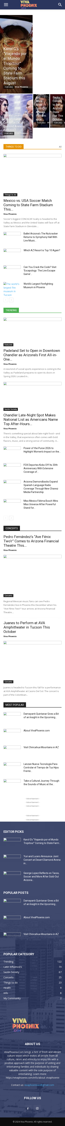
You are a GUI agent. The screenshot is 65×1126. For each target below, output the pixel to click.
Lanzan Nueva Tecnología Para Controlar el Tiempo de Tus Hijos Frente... (41, 767)
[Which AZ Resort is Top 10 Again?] (12, 255)
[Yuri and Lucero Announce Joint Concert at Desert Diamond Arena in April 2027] (16, 116)
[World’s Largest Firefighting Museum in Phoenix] (12, 289)
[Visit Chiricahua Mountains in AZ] (12, 752)
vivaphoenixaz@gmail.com (39, 1085)
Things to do (10, 194)
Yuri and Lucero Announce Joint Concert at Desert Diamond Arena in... (42, 860)
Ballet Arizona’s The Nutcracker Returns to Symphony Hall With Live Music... (41, 237)
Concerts (8, 595)
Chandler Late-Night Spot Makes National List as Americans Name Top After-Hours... (30, 419)
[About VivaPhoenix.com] (12, 735)
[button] (5, 4)
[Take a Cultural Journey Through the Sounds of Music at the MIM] (12, 785)
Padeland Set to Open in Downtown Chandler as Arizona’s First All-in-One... (31, 355)
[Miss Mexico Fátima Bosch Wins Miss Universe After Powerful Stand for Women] (12, 505)
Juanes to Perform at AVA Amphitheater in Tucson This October (26, 627)
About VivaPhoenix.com (37, 730)
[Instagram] (37, 1108)
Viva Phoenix (9, 214)
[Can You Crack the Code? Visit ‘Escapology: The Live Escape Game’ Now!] (12, 271)
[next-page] (11, 300)
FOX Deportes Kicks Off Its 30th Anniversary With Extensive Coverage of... (41, 468)
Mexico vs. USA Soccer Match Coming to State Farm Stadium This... (28, 205)
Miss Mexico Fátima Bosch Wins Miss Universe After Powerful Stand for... (41, 504)
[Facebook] (27, 1108)
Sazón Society (11, 409)
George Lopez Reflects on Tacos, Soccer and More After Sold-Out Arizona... (41, 876)
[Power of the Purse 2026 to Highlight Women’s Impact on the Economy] (12, 452)
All (60, 146)
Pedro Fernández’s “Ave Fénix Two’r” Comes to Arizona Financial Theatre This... (31, 541)
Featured (9, 87)
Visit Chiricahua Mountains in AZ (41, 747)
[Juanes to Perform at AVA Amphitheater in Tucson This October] (32, 662)
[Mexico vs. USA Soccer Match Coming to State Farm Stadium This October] (32, 175)
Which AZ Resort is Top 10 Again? (42, 250)
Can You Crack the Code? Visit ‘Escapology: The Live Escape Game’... (40, 270)
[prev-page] (5, 300)
